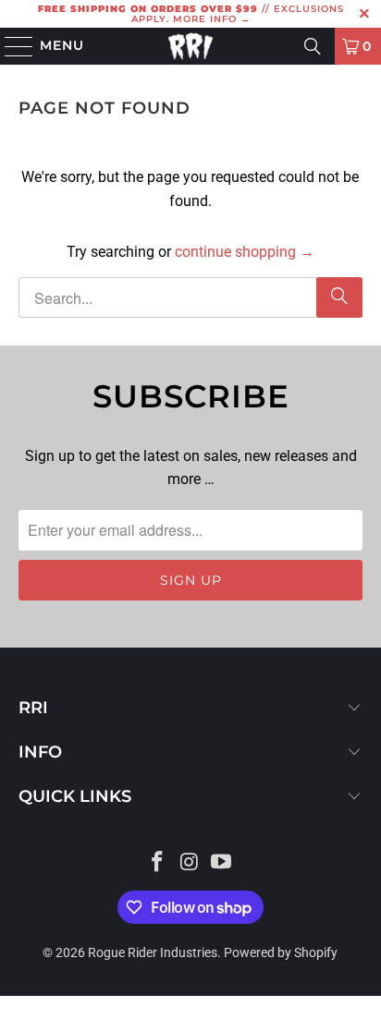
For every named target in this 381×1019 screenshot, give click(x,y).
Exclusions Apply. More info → (237, 14)
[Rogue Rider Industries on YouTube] (222, 863)
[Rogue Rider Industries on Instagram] (189, 863)
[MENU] (10, 46)
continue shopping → (244, 252)
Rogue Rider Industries (152, 952)
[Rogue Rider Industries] (190, 46)
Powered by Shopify (281, 952)
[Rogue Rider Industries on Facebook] (157, 863)
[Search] (312, 46)
